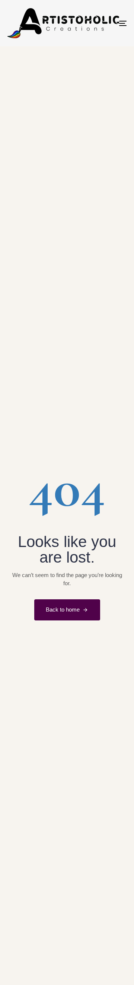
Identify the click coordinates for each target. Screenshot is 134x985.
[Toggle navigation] (107, 23)
